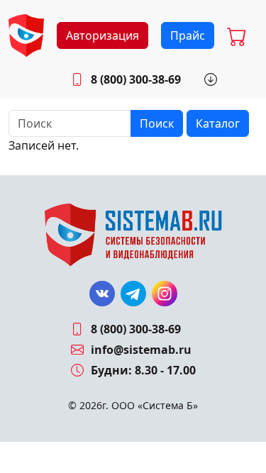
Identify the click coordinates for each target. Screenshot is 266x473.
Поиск (157, 123)
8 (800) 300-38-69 (136, 79)
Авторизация (102, 35)
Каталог (218, 123)
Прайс (187, 35)
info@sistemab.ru (141, 349)
